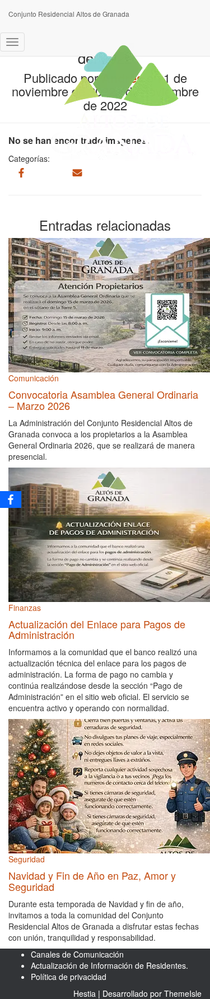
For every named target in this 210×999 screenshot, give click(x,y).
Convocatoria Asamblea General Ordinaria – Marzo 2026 (103, 400)
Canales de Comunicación (77, 954)
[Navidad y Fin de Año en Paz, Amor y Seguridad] (109, 785)
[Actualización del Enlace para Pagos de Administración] (109, 533)
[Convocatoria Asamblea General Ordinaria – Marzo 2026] (109, 304)
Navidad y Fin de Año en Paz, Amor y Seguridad (92, 881)
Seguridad (26, 859)
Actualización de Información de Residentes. (109, 965)
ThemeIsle (183, 993)
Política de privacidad (68, 976)
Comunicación (33, 378)
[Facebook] (10, 499)
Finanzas (24, 607)
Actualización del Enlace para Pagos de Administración (96, 629)
